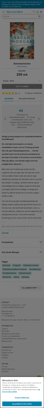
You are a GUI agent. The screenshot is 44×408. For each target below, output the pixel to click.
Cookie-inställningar (22, 397)
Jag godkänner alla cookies (22, 404)
